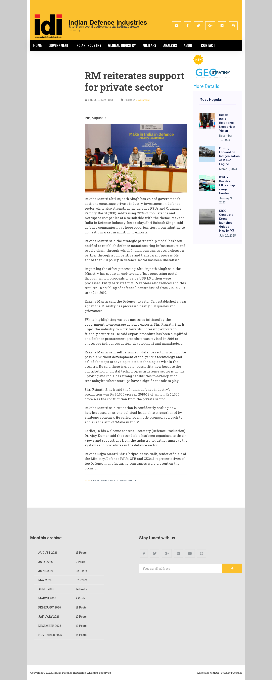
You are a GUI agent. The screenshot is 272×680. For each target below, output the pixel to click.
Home (37, 45)
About (189, 45)
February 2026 (49, 607)
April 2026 (46, 589)
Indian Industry (88, 45)
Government (59, 45)
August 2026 (48, 552)
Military (150, 45)
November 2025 (50, 635)
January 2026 (49, 616)
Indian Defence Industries (107, 22)
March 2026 (47, 598)
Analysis (170, 45)
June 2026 (46, 571)
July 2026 (45, 562)
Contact (208, 45)
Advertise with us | (208, 672)
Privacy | (226, 672)
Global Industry (122, 45)
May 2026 (45, 580)
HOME (87, 480)
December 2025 (49, 626)
